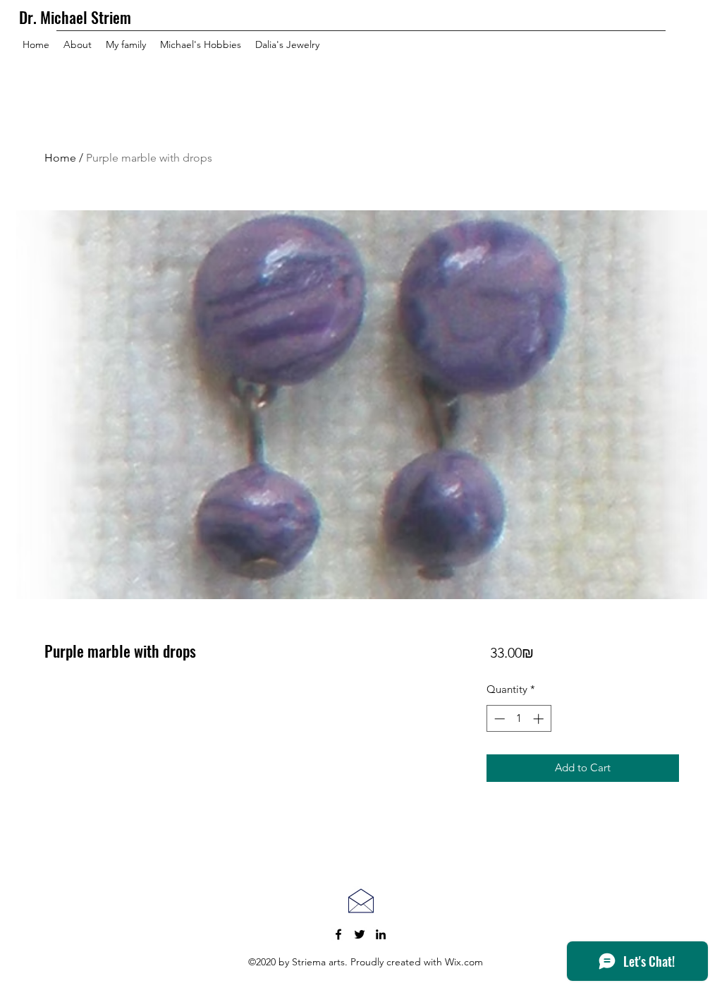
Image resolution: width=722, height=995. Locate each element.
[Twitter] (360, 934)
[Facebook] (338, 934)
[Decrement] (498, 719)
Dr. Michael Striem (75, 17)
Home (60, 157)
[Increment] (539, 719)
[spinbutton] (518, 719)
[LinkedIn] (381, 934)
